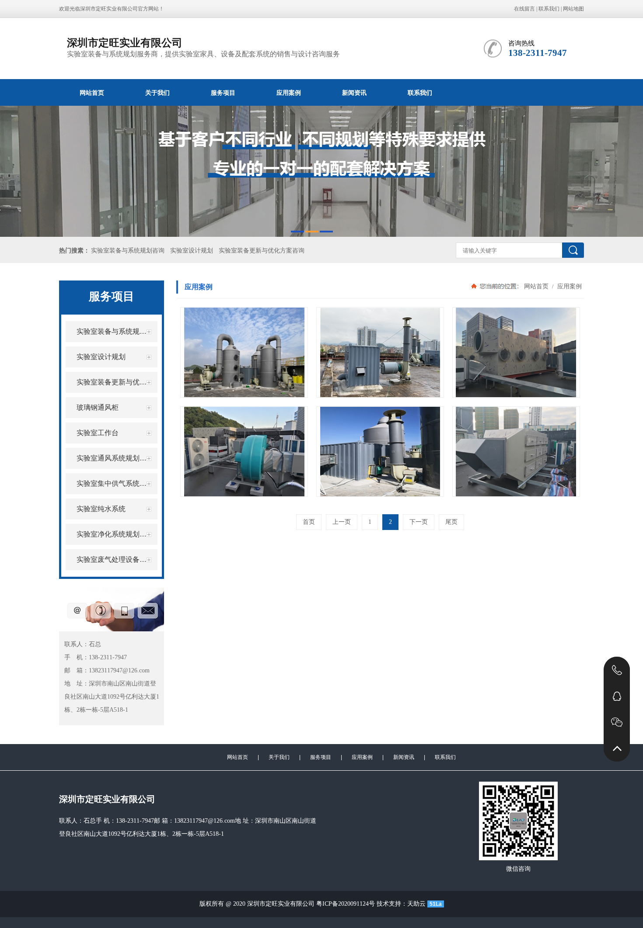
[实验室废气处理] (516, 352)
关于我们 (157, 92)
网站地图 (573, 9)
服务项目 (223, 92)
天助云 (416, 903)
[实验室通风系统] (244, 352)
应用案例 (288, 92)
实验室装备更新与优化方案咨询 (261, 250)
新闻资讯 (354, 92)
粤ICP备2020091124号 (345, 903)
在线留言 (524, 9)
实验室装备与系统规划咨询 (127, 250)
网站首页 (92, 92)
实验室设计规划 (191, 250)
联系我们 (548, 9)
